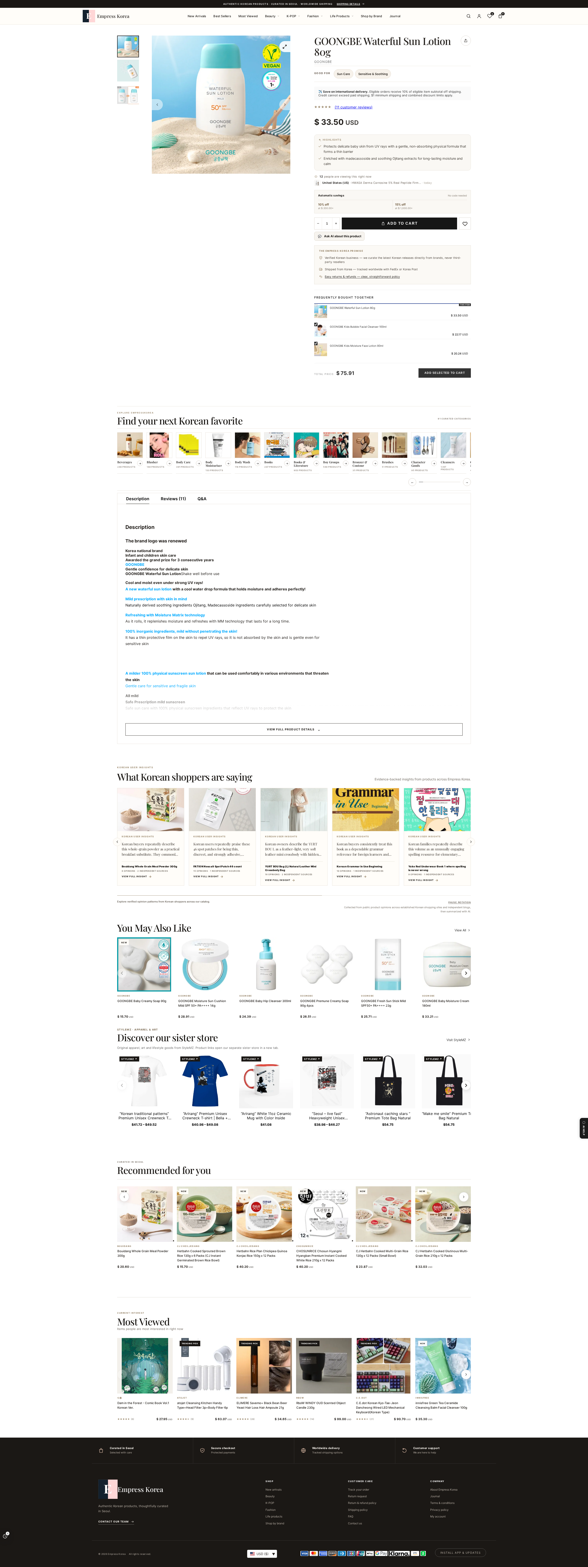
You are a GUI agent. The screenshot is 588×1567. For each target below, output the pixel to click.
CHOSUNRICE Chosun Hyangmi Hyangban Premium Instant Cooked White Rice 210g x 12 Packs (321, 1255)
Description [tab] (137, 498)
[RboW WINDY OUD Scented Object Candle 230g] (324, 1366)
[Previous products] (124, 1197)
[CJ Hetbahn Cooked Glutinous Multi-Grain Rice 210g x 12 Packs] (443, 1214)
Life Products (340, 16)
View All (460, 930)
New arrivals (274, 1489)
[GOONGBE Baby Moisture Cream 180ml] (449, 964)
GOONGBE (323, 62)
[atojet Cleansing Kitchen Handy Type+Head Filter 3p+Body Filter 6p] (204, 1366)
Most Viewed (248, 16)
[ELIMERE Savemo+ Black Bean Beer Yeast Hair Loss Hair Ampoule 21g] (264, 1366)
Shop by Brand (371, 16)
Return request (357, 1496)
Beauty (270, 16)
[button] (139, 985)
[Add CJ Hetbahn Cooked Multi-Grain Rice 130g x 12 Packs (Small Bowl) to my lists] (389, 1236)
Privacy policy (439, 1509)
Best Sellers (222, 16)
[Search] (469, 16)
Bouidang (124, 1246)
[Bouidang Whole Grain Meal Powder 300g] (145, 1214)
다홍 (119, 1398)
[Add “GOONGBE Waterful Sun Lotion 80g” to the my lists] (465, 223)
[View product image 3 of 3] (128, 95)
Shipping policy (358, 1509)
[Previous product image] (157, 104)
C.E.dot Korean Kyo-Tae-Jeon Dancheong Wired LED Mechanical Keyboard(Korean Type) (380, 1407)
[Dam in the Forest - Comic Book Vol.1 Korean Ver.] (145, 1366)
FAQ (350, 1516)
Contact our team (113, 1521)
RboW (300, 1398)
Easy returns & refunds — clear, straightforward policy (362, 276)
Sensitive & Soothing (373, 74)
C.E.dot (361, 1398)
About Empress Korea (444, 1489)
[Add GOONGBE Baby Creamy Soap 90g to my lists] (150, 985)
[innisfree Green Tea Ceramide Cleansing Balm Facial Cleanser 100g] (443, 1366)
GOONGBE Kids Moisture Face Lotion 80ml (356, 345)
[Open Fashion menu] (322, 16)
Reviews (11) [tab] (173, 498)
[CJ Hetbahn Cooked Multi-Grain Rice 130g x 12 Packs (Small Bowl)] (383, 1214)
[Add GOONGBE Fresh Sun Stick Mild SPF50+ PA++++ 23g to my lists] (393, 985)
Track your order (358, 1489)
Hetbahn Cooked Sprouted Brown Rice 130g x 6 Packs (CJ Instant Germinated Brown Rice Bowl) (201, 1255)
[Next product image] (284, 104)
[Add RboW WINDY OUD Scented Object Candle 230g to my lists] (329, 1387)
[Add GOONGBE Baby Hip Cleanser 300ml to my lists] (271, 985)
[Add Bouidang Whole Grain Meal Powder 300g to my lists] (150, 1236)
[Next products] (464, 1197)
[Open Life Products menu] (352, 16)
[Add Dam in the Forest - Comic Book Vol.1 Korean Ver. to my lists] (150, 1387)
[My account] (479, 16)
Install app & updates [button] (460, 1552)
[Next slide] (471, 842)
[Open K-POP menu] (299, 16)
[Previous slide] (117, 842)
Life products (274, 1516)
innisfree (422, 1398)
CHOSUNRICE (305, 1246)
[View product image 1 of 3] (128, 46)
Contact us (355, 1523)
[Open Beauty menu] (278, 16)
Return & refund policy (362, 1503)
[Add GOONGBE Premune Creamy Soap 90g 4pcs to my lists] (332, 985)
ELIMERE (242, 1398)
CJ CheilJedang (188, 1246)
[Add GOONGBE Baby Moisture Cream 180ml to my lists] (454, 985)
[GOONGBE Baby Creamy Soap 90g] (144, 964)
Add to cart (402, 223)
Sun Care (343, 74)
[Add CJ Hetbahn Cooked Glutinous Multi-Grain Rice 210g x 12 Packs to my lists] (448, 1236)
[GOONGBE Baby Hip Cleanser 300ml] (266, 964)
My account (438, 1516)
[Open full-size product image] (284, 46)
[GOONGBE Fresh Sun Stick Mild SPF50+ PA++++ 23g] (388, 964)
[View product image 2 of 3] (128, 70)
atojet (182, 1398)
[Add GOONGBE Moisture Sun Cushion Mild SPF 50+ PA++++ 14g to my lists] (210, 985)
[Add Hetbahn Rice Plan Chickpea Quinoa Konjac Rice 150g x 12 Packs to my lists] (269, 1236)
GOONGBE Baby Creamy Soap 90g (141, 1001)
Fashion (313, 16)
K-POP (291, 16)
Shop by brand (275, 1523)
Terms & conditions (442, 1503)
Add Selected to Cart (444, 372)
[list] (294, 453)
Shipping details (348, 4)
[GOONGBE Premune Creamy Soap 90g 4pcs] (327, 964)
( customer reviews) (354, 107)
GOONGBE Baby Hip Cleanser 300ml (265, 1001)
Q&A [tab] (202, 498)
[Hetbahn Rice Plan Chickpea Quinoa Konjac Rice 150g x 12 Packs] (264, 1214)
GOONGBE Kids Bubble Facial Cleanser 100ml (358, 326)
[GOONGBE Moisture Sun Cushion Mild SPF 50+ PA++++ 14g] (205, 964)
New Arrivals (197, 16)
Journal (395, 16)
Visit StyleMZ (459, 1040)
